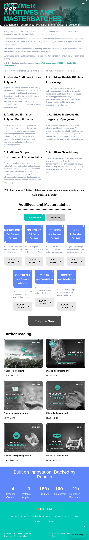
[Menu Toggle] (83, 3)
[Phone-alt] (10, 8)
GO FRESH (22, 279)
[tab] (34, 217)
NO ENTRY (34, 234)
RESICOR (55, 234)
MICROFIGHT (13, 234)
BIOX (76, 234)
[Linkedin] (6, 8)
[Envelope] (14, 8)
